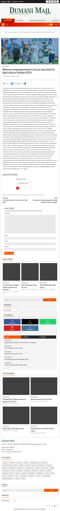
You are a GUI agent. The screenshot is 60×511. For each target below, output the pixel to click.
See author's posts (24, 183)
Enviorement (30, 468)
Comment (7, 213)
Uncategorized (5, 66)
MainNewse (35, 470)
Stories (4, 475)
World (23, 478)
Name (6, 235)
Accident (5, 462)
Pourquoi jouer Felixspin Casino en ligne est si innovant (11, 287)
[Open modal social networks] (24, 83)
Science (24, 473)
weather (17, 478)
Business (19, 462)
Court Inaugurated (7, 465)
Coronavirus (44, 462)
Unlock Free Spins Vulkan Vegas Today (16, 365)
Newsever (35, 509)
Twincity (38, 475)
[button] (6, 25)
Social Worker (39, 473)
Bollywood (12, 462)
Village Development (8, 478)
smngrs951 (15, 291)
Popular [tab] (26, 337)
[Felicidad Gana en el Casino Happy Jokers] (44, 415)
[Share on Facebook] (5, 83)
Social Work (31, 473)
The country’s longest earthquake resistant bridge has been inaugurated (45, 200)
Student (11, 475)
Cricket (16, 465)
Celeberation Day (34, 462)
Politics (17, 473)
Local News (19, 470)
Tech (16, 475)
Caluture (26, 462)
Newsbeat (5, 473)
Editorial (5, 468)
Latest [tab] (8, 337)
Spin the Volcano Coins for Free (33, 20)
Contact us (15, 1)
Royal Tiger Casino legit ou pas (13, 353)
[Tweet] (13, 83)
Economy (49, 465)
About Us (21, 1)
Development (41, 465)
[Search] (49, 24)
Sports (47, 473)
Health (52, 468)
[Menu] (6, 25)
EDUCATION (12, 468)
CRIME (21, 465)
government (45, 468)
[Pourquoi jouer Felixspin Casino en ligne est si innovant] (11, 272)
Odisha (12, 473)
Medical (42, 470)
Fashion (38, 468)
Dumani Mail (6, 76)
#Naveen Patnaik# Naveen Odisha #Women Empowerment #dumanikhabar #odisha (24, 194)
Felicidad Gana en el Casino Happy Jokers (16, 359)
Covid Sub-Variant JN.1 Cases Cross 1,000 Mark (15, 200)
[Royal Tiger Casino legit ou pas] (48, 272)
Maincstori (27, 470)
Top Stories (31, 475)
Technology (23, 475)
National (49, 470)
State (52, 473)
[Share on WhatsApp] (20, 83)
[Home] (3, 25)
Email (5, 241)
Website (6, 246)
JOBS (12, 470)
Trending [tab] (43, 337)
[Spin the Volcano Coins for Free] (30, 272)
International (6, 470)
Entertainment (21, 468)
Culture (27, 465)
